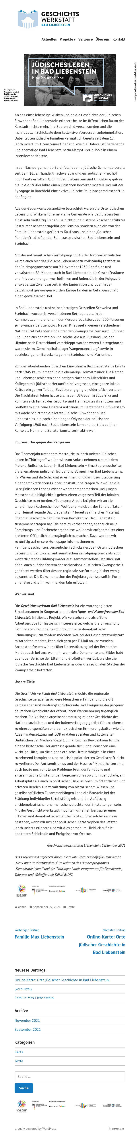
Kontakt (119, 39)
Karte (19, 1052)
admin (22, 907)
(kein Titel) (23, 989)
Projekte (66, 39)
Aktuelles (49, 39)
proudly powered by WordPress (35, 1128)
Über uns (103, 39)
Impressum (116, 1128)
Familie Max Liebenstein (34, 997)
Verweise (85, 39)
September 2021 (28, 1029)
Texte (71, 907)
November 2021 (27, 1020)
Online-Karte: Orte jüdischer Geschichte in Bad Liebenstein (62, 980)
